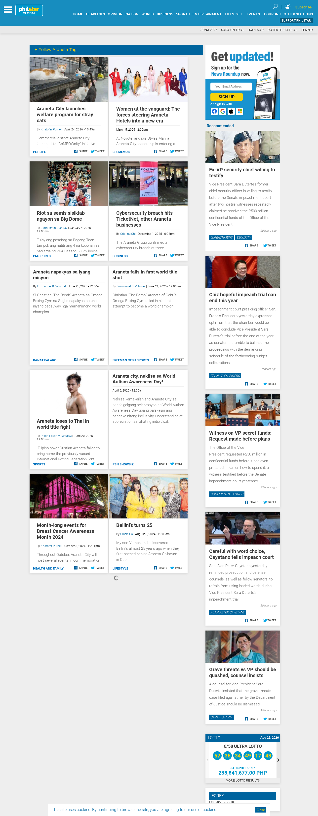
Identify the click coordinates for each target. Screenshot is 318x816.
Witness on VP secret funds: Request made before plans (240, 436)
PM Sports (42, 256)
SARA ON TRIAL (232, 30)
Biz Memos (121, 152)
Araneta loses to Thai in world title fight (63, 424)
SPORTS (183, 14)
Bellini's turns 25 (134, 525)
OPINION (115, 14)
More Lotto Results (243, 780)
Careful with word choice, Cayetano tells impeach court (241, 554)
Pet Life (39, 152)
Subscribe (303, 7)
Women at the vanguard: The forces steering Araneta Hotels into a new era (148, 115)
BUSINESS (165, 14)
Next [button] (278, 760)
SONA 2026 (208, 30)
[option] (242, 760)
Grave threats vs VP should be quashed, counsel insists (242, 672)
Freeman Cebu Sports (131, 360)
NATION (132, 14)
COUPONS (272, 14)
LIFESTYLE (234, 14)
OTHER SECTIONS (298, 14)
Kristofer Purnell (51, 129)
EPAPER (307, 30)
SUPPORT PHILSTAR (296, 20)
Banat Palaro (44, 360)
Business (120, 256)
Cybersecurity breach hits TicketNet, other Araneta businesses (144, 219)
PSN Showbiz (123, 464)
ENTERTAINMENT (207, 14)
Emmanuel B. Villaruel (51, 286)
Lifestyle (120, 568)
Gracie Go (126, 534)
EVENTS (253, 14)
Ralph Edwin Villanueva (56, 436)
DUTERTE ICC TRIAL (282, 30)
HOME (78, 14)
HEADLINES (95, 14)
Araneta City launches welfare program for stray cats (65, 114)
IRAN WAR (256, 30)
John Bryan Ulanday (54, 228)
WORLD (148, 14)
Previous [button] (207, 760)
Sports (39, 464)
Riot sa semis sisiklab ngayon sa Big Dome (61, 216)
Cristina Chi (128, 234)
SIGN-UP (227, 96)
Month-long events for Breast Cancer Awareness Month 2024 (65, 531)
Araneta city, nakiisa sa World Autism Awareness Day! (144, 379)
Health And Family (48, 568)
